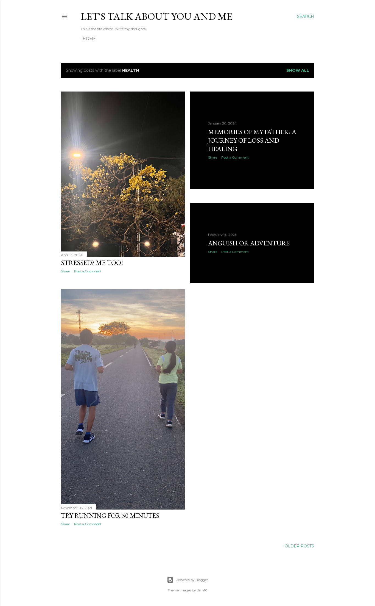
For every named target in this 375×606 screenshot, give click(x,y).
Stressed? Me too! (92, 262)
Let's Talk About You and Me (156, 16)
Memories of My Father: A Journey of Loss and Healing (252, 140)
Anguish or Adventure (249, 243)
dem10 (202, 590)
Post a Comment (88, 271)
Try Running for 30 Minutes (110, 515)
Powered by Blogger (192, 580)
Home (89, 38)
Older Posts (299, 546)
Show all (297, 70)
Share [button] (65, 271)
